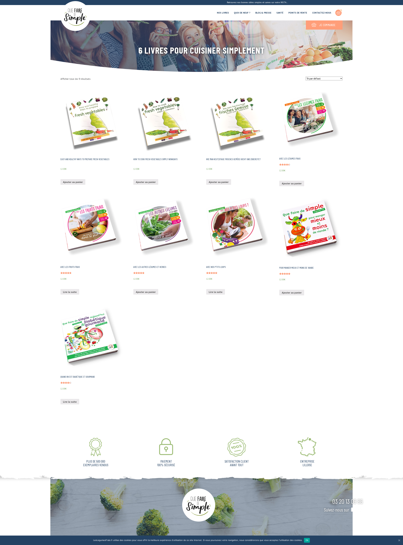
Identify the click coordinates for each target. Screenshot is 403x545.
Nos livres (223, 12)
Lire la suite (70, 291)
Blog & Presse (263, 12)
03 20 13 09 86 (347, 501)
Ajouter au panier (73, 182)
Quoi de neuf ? (242, 12)
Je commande (327, 25)
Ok (307, 540)
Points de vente (297, 12)
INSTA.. (259, 2)
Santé (279, 12)
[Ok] (399, 540)
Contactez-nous (321, 12)
